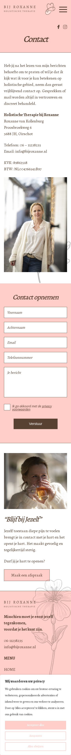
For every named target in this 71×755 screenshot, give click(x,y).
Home (9, 669)
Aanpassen (35, 736)
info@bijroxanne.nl (20, 647)
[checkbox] (7, 407)
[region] (35, 715)
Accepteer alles (35, 725)
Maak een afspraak (26, 575)
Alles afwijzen (35, 746)
